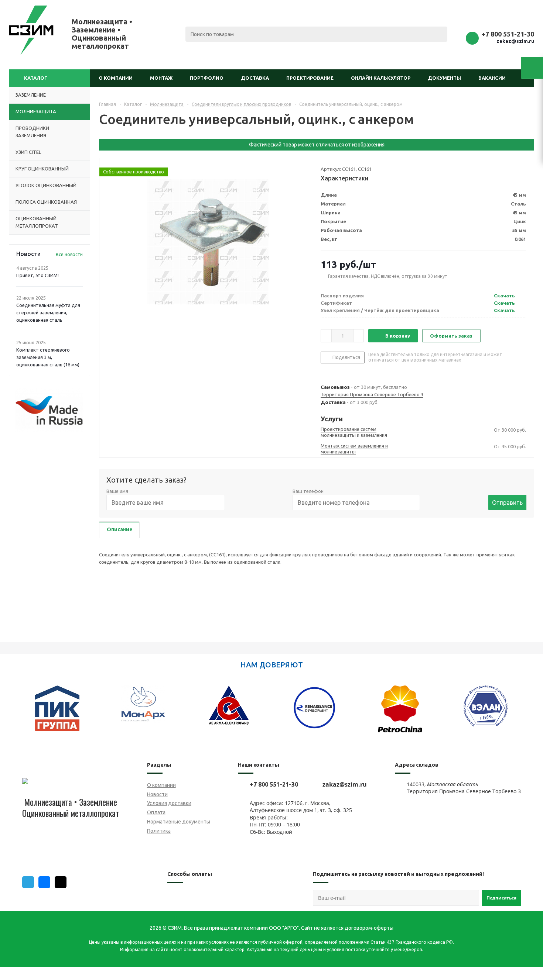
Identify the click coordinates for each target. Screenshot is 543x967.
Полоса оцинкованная (46, 201)
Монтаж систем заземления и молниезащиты (354, 448)
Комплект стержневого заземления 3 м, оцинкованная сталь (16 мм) (47, 357)
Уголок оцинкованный (46, 185)
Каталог (35, 77)
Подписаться (501, 898)
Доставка (255, 77)
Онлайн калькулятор (380, 77)
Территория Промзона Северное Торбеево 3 (372, 394)
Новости (157, 794)
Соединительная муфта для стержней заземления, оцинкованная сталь (48, 312)
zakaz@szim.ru (515, 41)
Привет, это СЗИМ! (37, 275)
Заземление (31, 94)
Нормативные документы (178, 822)
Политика (159, 831)
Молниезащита (36, 111)
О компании (116, 77)
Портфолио (206, 77)
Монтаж (161, 77)
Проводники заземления (32, 131)
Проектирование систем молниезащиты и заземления (354, 432)
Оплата (156, 812)
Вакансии (492, 77)
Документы (444, 77)
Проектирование (310, 77)
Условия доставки (169, 803)
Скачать (504, 295)
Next (528, 713)
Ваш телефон (308, 491)
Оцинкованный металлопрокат (37, 222)
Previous (14, 713)
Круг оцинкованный (42, 168)
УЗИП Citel (28, 152)
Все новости (69, 254)
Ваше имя (117, 491)
